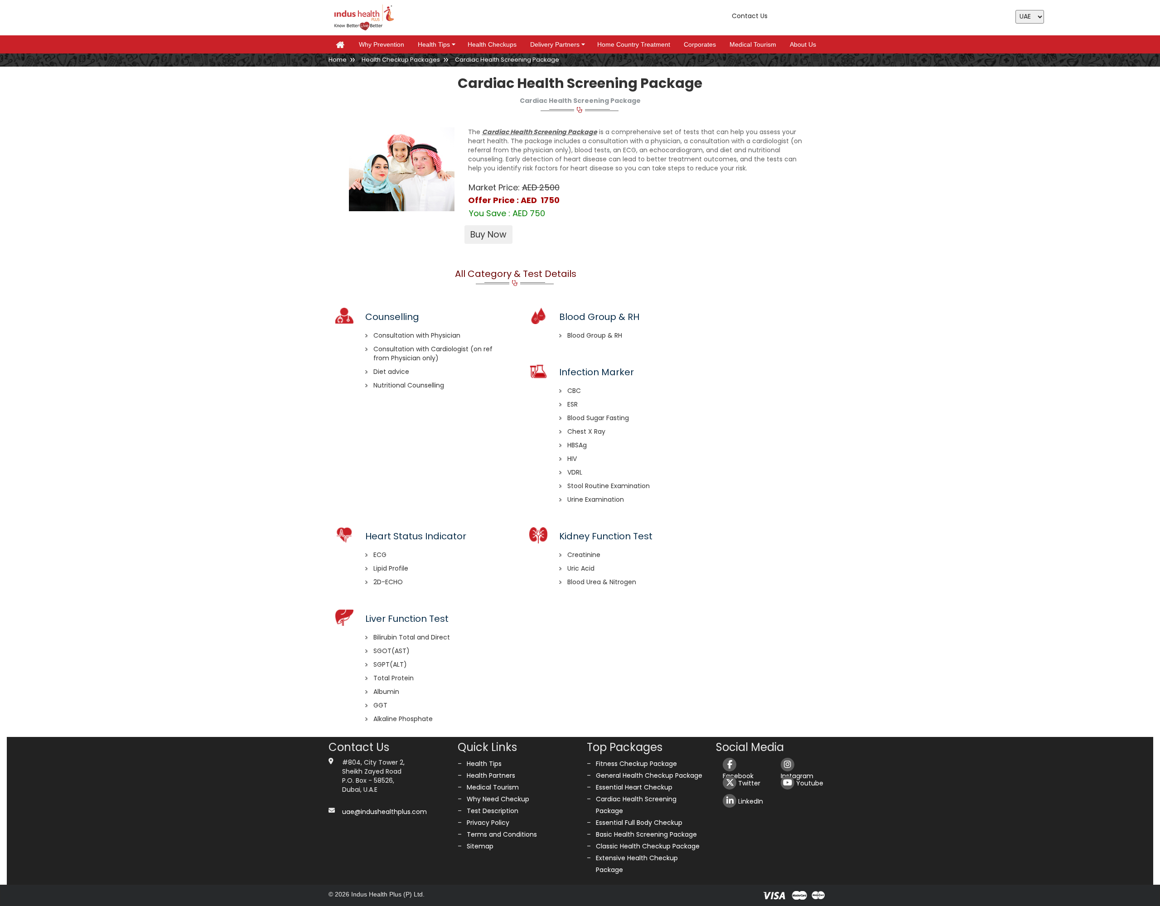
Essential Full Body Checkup (639, 822)
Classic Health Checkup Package (648, 846)
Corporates (700, 44)
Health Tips (438, 44)
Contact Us (750, 16)
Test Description (492, 810)
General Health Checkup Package (649, 775)
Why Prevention (381, 44)
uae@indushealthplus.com (384, 811)
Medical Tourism (753, 44)
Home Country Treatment (633, 44)
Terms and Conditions (502, 834)
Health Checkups (492, 44)
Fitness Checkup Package (636, 763)
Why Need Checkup (498, 799)
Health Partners (491, 775)
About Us (803, 44)
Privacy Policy (488, 822)
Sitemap (480, 846)
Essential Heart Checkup (634, 787)
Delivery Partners (559, 44)
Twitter (748, 783)
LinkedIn (749, 801)
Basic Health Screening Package (646, 834)
